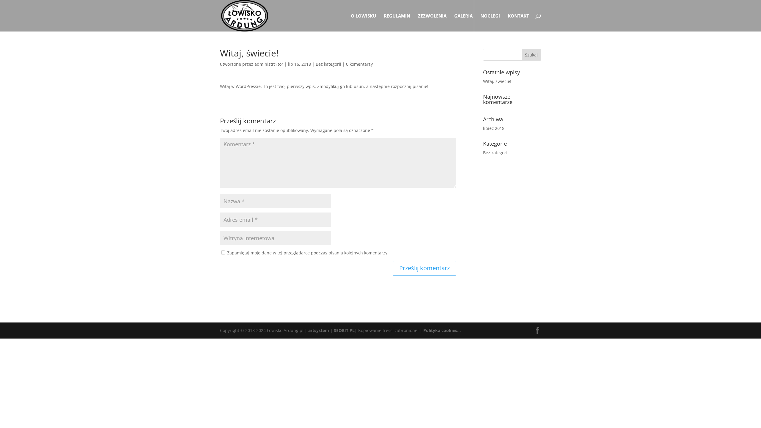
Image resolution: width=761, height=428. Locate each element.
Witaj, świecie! (497, 81)
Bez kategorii (328, 64)
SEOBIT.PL (344, 330)
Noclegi (490, 16)
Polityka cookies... (442, 330)
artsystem (318, 330)
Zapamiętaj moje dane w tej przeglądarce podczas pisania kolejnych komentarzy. (308, 253)
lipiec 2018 (493, 128)
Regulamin (397, 16)
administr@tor (268, 64)
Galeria (463, 16)
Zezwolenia (432, 16)
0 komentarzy (359, 64)
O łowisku (363, 16)
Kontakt (518, 16)
